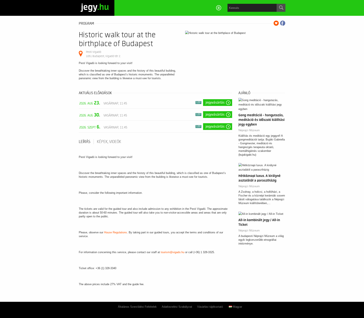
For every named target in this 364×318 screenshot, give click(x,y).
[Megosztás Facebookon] (282, 23)
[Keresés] (281, 8)
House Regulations (115, 232)
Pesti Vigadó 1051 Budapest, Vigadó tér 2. (103, 54)
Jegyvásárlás (215, 102)
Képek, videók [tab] (109, 141)
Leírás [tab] (84, 141)
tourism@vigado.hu (172, 252)
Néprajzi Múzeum (249, 130)
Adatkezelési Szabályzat (177, 306)
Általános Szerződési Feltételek (137, 306)
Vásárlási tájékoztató (210, 306)
